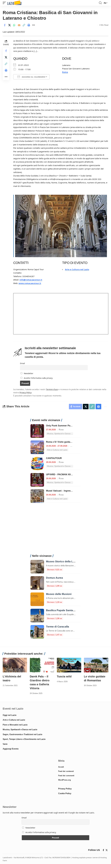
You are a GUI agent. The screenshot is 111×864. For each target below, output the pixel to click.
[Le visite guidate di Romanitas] (96, 665)
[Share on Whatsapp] (14, 25)
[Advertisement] (55, 530)
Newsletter (28, 373)
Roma (65, 72)
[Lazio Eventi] (14, 3)
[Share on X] (9, 25)
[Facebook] (103, 850)
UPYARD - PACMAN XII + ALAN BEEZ (66, 474)
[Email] (19, 25)
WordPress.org (64, 780)
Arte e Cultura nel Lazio (77, 269)
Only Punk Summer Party (59, 425)
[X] (106, 850)
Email (22, 363)
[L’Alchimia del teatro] (15, 665)
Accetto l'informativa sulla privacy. (38, 378)
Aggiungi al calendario (33, 77)
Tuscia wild (64, 676)
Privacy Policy (25, 392)
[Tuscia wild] (69, 665)
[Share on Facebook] (4, 25)
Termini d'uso (52, 389)
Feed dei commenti (66, 776)
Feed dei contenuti (66, 771)
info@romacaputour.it (30, 279)
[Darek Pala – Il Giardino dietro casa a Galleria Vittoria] (42, 665)
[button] (5, 3)
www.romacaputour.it (30, 283)
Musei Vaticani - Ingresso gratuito (64, 490)
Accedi (61, 767)
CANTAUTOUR (54, 458)
